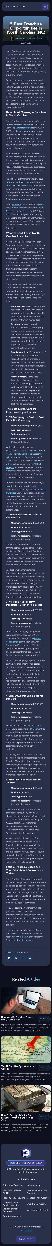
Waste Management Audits (12, 1191)
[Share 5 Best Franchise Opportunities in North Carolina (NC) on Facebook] (16, 958)
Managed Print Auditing (37, 1197)
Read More (44, 1019)
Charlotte (16, 204)
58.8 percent (36, 728)
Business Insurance (12, 1216)
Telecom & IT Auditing (13, 1185)
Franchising (37, 38)
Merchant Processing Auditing (37, 1191)
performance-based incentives (20, 182)
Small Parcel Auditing (36, 1204)
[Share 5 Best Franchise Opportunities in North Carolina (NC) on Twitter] (23, 958)
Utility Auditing (33, 1185)
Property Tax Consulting (14, 1197)
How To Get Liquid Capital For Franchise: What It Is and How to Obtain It (17, 1118)
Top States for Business (22, 127)
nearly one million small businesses (22, 453)
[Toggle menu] (45, 6)
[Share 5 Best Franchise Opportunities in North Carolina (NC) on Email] (30, 958)
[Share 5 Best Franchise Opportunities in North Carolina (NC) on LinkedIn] (9, 958)
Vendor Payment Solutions (10, 1210)
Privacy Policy (26, 1231)
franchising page (25, 940)
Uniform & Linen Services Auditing (11, 1203)
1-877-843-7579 (21, 936)
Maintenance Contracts (38, 1210)
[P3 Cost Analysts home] (16, 6)
